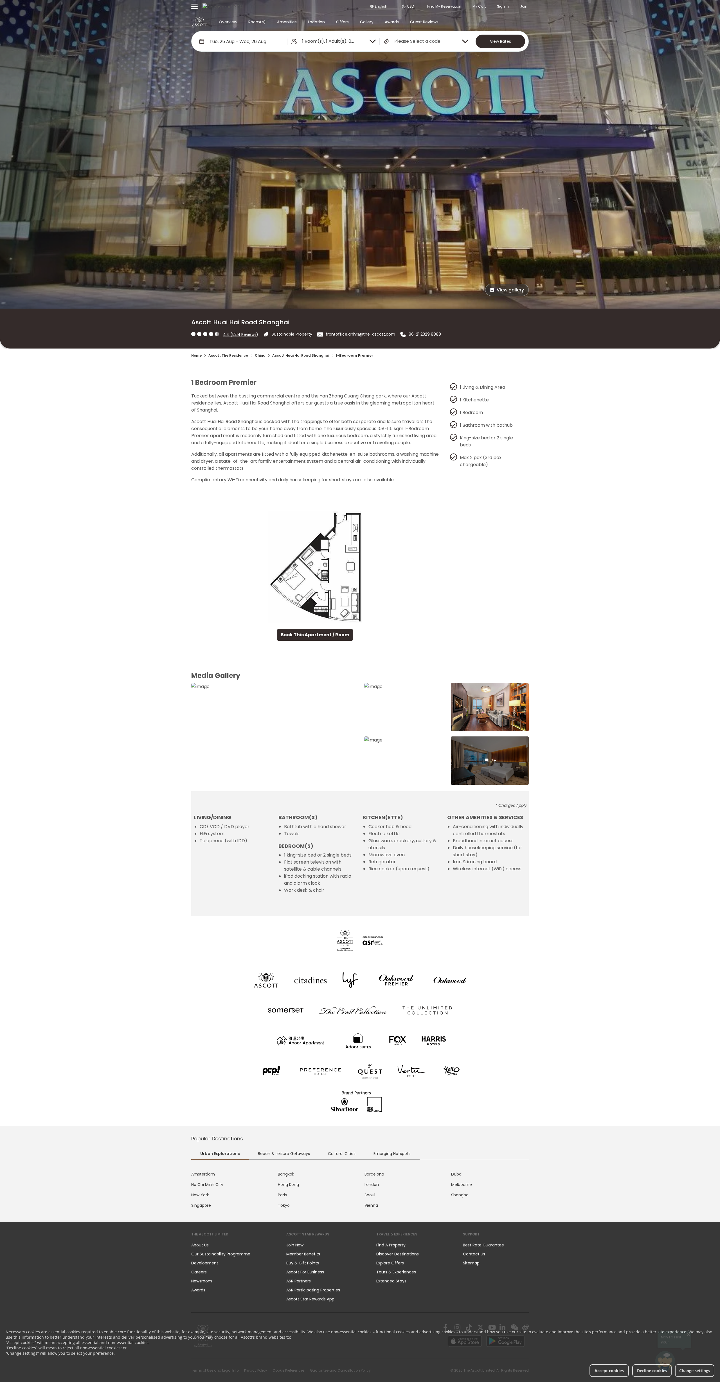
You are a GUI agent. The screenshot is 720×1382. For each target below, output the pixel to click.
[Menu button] (194, 6)
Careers (199, 1272)
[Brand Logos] (266, 980)
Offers (342, 22)
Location (316, 22)
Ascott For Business (305, 1272)
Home (196, 355)
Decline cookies (652, 1370)
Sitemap (471, 1263)
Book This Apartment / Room (315, 635)
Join (523, 6)
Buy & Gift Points (302, 1263)
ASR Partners (298, 1281)
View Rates (500, 41)
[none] (233, 1245)
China (260, 355)
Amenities (287, 22)
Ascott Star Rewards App (310, 1299)
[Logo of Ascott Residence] (199, 22)
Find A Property (391, 1245)
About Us (200, 1245)
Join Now (294, 1245)
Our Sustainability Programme (220, 1254)
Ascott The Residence (228, 355)
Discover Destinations (397, 1254)
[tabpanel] (360, 1190)
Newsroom (201, 1281)
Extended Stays (391, 1281)
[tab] (220, 1154)
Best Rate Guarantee (483, 1245)
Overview (228, 22)
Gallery (367, 22)
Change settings (694, 1370)
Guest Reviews (424, 22)
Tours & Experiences (396, 1272)
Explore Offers (390, 1263)
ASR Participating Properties (313, 1290)
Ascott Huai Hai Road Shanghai (300, 355)
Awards (392, 22)
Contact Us (474, 1254)
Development (204, 1263)
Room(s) (257, 22)
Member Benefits (303, 1254)
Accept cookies (609, 1370)
